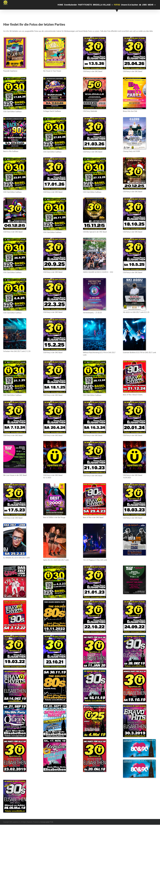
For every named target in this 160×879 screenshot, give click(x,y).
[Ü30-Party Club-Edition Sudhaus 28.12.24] (94, 361)
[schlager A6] (54, 78)
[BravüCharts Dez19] (15, 670)
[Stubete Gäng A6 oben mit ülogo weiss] (14, 566)
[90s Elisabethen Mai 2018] (14, 781)
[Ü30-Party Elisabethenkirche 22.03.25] (54, 279)
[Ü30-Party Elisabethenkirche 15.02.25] (54, 319)
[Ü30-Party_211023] (94, 442)
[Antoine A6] (14, 524)
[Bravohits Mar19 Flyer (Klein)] (134, 705)
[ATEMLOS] (54, 740)
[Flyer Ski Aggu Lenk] (134, 279)
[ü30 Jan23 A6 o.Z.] (94, 566)
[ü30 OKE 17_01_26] (54, 158)
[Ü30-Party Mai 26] (94, 38)
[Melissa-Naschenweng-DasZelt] (94, 319)
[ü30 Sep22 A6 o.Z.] (134, 601)
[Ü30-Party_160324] (94, 402)
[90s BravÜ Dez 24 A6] (134, 361)
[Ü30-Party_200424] (54, 402)
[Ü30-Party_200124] (134, 402)
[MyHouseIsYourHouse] (54, 38)
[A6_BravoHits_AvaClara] (134, 78)
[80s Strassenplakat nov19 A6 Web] (55, 670)
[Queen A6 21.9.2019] (14, 705)
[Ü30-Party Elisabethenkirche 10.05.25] (134, 239)
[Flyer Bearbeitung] (94, 239)
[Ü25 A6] (94, 705)
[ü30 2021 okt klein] (54, 636)
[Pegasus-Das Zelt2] (94, 524)
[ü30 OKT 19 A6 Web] (134, 670)
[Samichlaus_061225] (14, 198)
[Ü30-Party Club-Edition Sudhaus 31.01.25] (14, 361)
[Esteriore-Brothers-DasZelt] (134, 319)
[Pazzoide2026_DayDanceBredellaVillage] (14, 38)
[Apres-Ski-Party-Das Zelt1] (54, 524)
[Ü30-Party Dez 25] (94, 158)
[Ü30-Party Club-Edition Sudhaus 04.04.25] (14, 279)
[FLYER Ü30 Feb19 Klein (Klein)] (14, 740)
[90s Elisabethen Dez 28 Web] (134, 636)
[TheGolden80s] (54, 601)
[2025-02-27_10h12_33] (14, 319)
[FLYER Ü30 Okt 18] (94, 740)
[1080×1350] (134, 566)
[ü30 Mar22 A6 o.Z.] (14, 636)
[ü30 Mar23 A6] (134, 484)
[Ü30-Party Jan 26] (14, 158)
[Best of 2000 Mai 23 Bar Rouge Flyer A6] (54, 484)
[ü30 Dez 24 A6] (14, 402)
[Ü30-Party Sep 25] (14, 239)
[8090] (139, 740)
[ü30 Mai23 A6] (14, 484)
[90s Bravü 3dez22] (14, 601)
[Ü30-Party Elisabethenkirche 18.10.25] (134, 198)
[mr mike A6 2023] (14, 442)
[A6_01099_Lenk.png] (134, 118)
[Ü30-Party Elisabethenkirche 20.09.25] (54, 239)
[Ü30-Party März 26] (54, 118)
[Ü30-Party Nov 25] (54, 198)
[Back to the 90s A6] (14, 118)
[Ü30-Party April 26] (134, 38)
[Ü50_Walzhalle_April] (94, 78)
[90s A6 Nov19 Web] (94, 670)
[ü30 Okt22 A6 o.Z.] (94, 601)
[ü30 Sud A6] (54, 566)
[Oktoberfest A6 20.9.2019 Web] (54, 705)
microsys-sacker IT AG (46, 822)
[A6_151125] (94, 198)
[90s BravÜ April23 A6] (94, 484)
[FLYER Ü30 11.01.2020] (94, 636)
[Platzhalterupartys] (54, 442)
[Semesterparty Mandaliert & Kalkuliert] (94, 279)
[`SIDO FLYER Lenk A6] (134, 524)
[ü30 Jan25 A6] (54, 361)
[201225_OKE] (134, 158)
